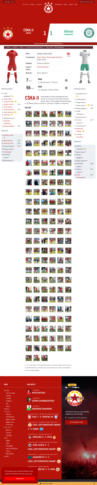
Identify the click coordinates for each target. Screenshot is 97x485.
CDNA (52, 469)
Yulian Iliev (7, 115)
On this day (9, 425)
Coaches (8, 396)
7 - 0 (39, 417)
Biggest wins (10, 422)
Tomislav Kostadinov (79, 135)
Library (8, 451)
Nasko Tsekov (8, 99)
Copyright (9, 435)
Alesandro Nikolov (9, 126)
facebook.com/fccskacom (77, 417)
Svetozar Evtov (8, 143)
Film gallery (9, 446)
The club (25, 4)
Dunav (36, 429)
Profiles (8, 398)
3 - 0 (30, 429)
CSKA (34, 417)
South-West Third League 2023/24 (34, 47)
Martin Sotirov (8, 107)
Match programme (12, 448)
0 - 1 (47, 445)
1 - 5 (47, 469)
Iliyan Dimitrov (8, 140)
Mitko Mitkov (38, 393)
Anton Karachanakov (80, 176)
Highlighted (31, 384)
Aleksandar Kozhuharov (7, 122)
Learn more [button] (28, 474)
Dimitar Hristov (8, 104)
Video (7, 443)
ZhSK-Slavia (38, 445)
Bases (8, 406)
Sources (8, 433)
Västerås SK (38, 469)
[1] (10, 95)
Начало (8, 47)
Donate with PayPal (47, 483)
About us (8, 430)
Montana (37, 437)
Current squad (10, 393)
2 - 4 (47, 457)
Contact (71, 4)
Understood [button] (20, 478)
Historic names (87, 1)
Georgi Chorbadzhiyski (43, 401)
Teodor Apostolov (9, 109)
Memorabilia (10, 454)
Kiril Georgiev (8, 152)
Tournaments (10, 417)
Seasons (15, 47)
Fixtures (32, 4)
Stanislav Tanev (8, 135)
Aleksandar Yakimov (79, 130)
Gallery (69, 56)
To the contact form (76, 422)
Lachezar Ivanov (9, 101)
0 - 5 (44, 437)
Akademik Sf (39, 457)
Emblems (9, 401)
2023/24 (21, 47)
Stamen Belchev (43, 67)
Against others (10, 419)
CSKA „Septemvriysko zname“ (47, 425)
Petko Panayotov (9, 112)
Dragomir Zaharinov (42, 409)
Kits (7, 404)
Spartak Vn (47, 417)
